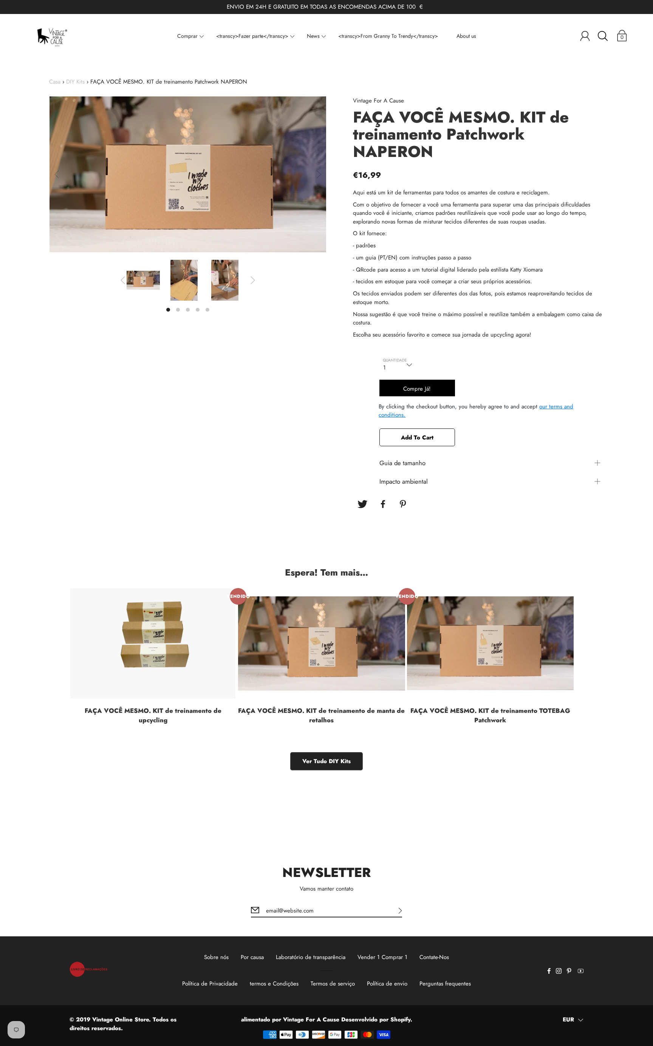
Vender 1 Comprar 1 (382, 957)
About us (466, 36)
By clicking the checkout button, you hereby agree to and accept (476, 410)
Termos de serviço (333, 983)
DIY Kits (75, 82)
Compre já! (417, 389)
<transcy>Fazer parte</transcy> (252, 36)
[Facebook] (383, 504)
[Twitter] (362, 504)
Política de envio (387, 983)
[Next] (318, 174)
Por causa (252, 957)
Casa (54, 82)
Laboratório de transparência (310, 957)
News (313, 36)
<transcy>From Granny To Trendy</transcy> (388, 36)
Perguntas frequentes (445, 983)
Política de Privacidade (210, 983)
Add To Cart (417, 437)
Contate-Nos (434, 957)
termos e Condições (274, 983)
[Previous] (56, 174)
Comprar (187, 36)
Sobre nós (216, 957)
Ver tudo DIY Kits (326, 761)
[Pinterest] (404, 504)
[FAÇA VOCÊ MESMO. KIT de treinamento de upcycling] (153, 643)
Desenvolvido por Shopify (375, 1019)
